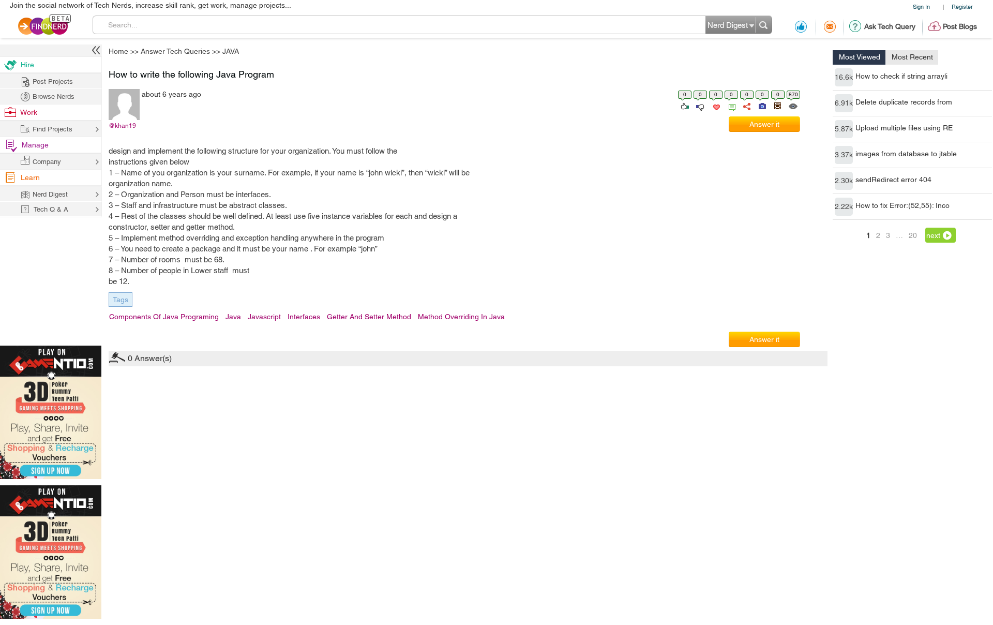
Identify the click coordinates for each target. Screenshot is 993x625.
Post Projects (53, 81)
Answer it (764, 124)
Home (118, 51)
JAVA (230, 51)
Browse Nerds (53, 96)
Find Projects (52, 129)
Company (47, 162)
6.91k (844, 103)
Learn (30, 177)
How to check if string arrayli (901, 76)
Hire (27, 65)
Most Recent (912, 57)
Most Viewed (859, 57)
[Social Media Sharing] (746, 105)
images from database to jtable (906, 154)
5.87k (844, 129)
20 (913, 235)
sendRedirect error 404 (893, 179)
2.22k (844, 206)
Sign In (921, 6)
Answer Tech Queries (175, 51)
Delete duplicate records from (903, 102)
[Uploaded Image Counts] (761, 105)
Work (28, 112)
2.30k (844, 180)
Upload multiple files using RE (904, 128)
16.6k (844, 77)
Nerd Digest (50, 194)
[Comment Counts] (730, 105)
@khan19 (122, 125)
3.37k (844, 155)
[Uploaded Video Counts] (777, 105)
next (933, 235)
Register (962, 6)
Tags (120, 299)
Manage (35, 145)
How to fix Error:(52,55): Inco (902, 205)
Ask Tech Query (889, 26)
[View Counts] (792, 105)
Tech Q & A (51, 209)
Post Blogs (960, 26)
